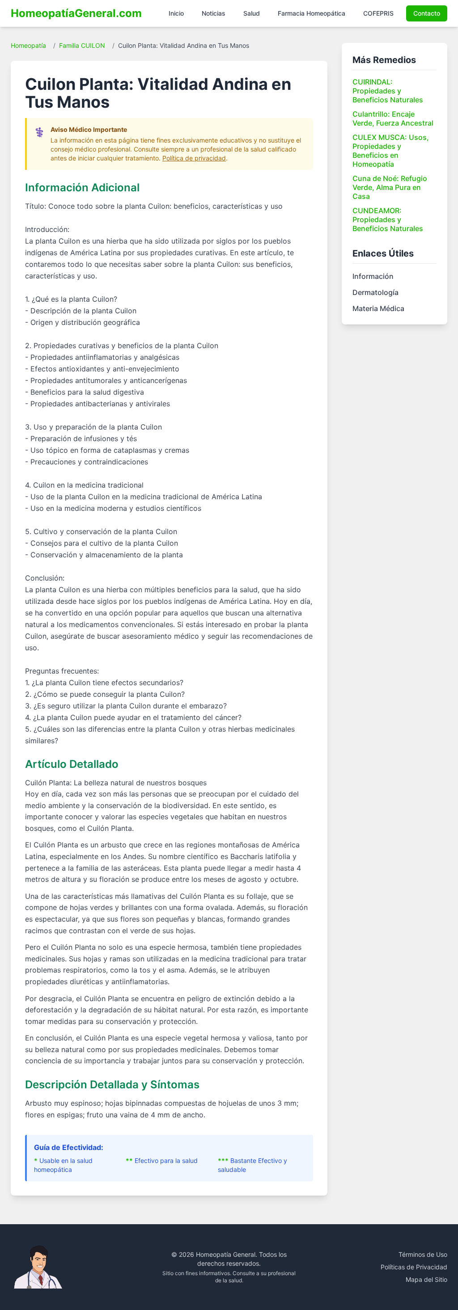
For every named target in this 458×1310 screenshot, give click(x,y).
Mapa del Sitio (426, 1279)
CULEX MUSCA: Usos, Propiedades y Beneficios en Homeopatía (390, 150)
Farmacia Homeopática (311, 13)
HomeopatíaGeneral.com (76, 13)
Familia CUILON (82, 45)
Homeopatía (28, 45)
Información (373, 276)
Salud (251, 13)
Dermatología (375, 292)
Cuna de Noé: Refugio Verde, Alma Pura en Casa (389, 187)
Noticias (213, 13)
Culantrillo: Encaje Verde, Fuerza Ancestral (392, 118)
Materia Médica (378, 308)
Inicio (176, 13)
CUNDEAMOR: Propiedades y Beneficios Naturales (387, 219)
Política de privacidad (194, 158)
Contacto (426, 13)
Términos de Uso (423, 1254)
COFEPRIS (378, 13)
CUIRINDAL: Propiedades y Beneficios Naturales (387, 90)
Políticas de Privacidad (414, 1267)
